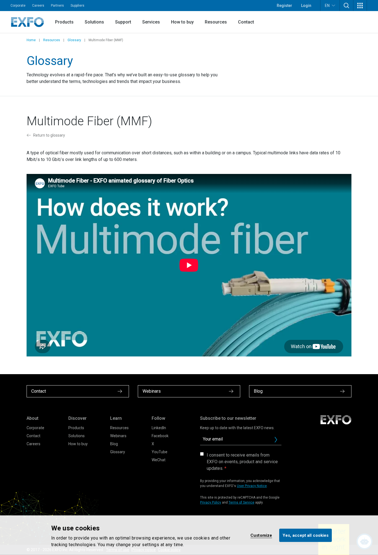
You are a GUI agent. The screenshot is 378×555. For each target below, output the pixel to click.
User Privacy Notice (252, 486)
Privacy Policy (210, 502)
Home (31, 40)
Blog (114, 444)
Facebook (160, 436)
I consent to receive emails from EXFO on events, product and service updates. (242, 461)
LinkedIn (159, 428)
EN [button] (327, 5)
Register (284, 5)
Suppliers (77, 5)
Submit (275, 439)
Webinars (118, 436)
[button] (346, 5)
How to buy (182, 22)
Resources (216, 22)
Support (123, 22)
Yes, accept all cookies (305, 535)
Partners (57, 5)
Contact (246, 22)
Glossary (74, 40)
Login (306, 5)
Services (151, 22)
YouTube (159, 452)
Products (64, 22)
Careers (38, 5)
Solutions (94, 22)
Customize (261, 535)
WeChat (158, 460)
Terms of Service (241, 502)
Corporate (18, 5)
